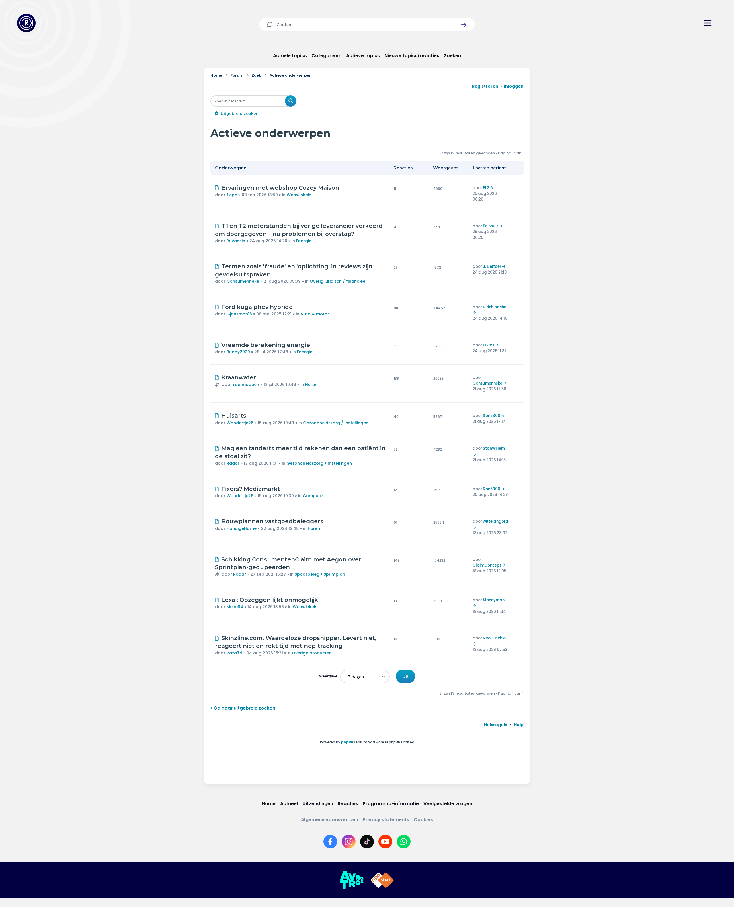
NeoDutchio (494, 638)
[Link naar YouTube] (385, 841)
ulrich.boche (494, 307)
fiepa (232, 195)
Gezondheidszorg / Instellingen (335, 423)
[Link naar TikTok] (367, 841)
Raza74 (234, 653)
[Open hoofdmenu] (707, 23)
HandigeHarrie (242, 528)
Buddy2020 (238, 352)
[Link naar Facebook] (330, 841)
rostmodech (246, 384)
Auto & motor (314, 314)
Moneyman (494, 600)
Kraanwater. (239, 377)
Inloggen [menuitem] (514, 86)
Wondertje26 (240, 423)
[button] (464, 25)
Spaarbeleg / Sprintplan (320, 574)
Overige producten (312, 653)
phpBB (347, 742)
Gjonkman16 (239, 314)
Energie (303, 241)
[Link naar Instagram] (349, 841)
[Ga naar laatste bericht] (492, 188)
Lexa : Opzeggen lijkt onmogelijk (269, 599)
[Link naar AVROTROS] (352, 880)
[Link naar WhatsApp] (404, 841)
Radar (233, 463)
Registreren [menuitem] (485, 86)
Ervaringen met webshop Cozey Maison (280, 187)
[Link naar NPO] (382, 880)
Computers (315, 496)
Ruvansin (236, 241)
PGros (488, 345)
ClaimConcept (487, 565)
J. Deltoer (492, 266)
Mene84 (235, 607)
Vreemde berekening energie (265, 345)
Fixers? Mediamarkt (250, 488)
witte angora (495, 521)
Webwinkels (299, 195)
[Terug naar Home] (26, 23)
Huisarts (233, 415)
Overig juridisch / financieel (338, 281)
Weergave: (329, 676)
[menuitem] (495, 725)
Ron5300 (491, 415)
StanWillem (494, 448)
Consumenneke (243, 281)
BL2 (486, 188)
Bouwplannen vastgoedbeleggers (272, 521)
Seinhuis (490, 226)
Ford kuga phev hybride (257, 306)
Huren (311, 384)
